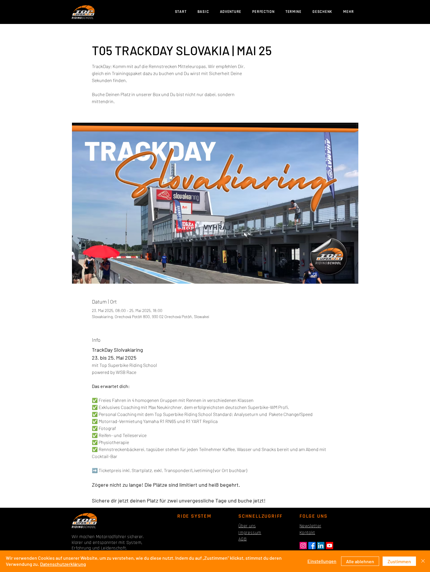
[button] (293, 11)
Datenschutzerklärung (63, 564)
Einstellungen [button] (321, 561)
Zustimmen (399, 561)
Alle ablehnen (360, 561)
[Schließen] (422, 561)
